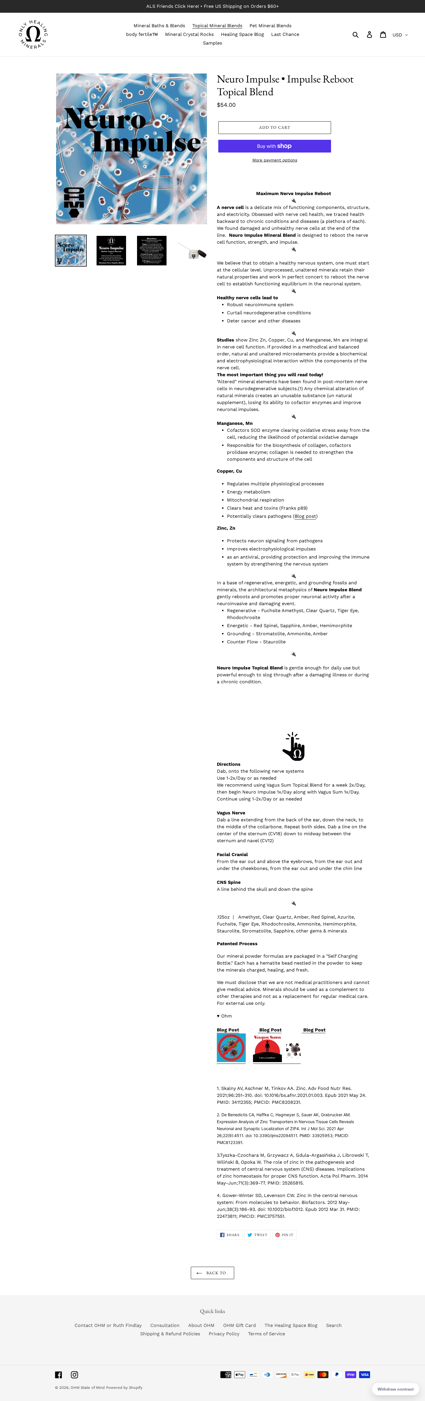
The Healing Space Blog (291, 1325)
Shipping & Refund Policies (170, 1333)
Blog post (305, 516)
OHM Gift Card (239, 1325)
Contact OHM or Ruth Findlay (108, 1325)
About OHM (201, 1325)
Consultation (165, 1325)
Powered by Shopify (124, 1387)
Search (334, 1325)
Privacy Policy (224, 1333)
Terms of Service (266, 1333)
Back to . (216, 1272)
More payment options (274, 160)
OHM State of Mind (88, 1387)
